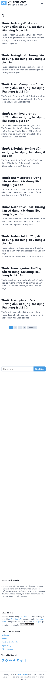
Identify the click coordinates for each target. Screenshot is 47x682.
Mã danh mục (7, 649)
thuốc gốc (37, 621)
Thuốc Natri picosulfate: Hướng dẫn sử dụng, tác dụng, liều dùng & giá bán (23, 303)
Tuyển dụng (6, 645)
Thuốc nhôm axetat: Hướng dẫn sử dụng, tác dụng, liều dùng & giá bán (21, 181)
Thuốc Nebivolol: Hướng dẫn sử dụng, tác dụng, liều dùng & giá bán (23, 239)
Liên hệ (4, 638)
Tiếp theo (32, 327)
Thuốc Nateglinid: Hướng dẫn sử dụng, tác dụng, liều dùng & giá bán (23, 58)
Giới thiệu (5, 635)
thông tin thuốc (15, 619)
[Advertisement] (23, 349)
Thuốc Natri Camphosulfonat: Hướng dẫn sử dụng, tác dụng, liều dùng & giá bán (23, 87)
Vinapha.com (17, 2)
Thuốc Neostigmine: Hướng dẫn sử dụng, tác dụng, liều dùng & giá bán (21, 271)
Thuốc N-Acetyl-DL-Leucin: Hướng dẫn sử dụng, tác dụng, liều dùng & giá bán (23, 26)
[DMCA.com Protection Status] (27, 625)
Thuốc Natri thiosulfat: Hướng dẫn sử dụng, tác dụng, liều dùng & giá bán (23, 210)
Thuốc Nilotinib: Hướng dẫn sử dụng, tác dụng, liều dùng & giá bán (23, 152)
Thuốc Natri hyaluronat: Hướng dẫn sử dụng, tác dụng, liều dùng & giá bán (23, 117)
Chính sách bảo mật (9, 642)
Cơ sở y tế (27, 616)
